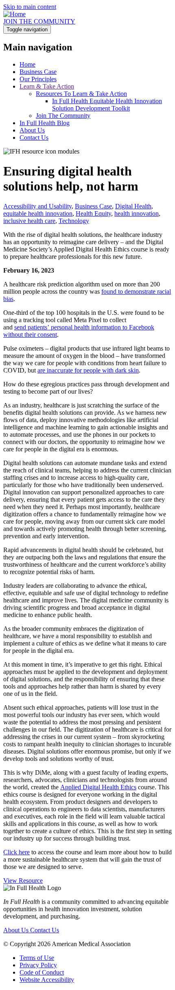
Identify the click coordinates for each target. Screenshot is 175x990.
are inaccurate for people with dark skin (88, 370)
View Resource (23, 880)
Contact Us (34, 137)
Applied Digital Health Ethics (98, 787)
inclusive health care (29, 220)
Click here (16, 852)
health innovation (136, 213)
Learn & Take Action (47, 86)
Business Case (38, 71)
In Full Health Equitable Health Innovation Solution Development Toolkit (107, 104)
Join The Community (63, 115)
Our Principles (38, 79)
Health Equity (93, 213)
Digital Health (133, 206)
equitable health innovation (37, 213)
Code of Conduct (42, 972)
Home (27, 64)
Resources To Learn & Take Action (81, 93)
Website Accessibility (47, 979)
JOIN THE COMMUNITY (39, 21)
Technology (74, 220)
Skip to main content (29, 6)
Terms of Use (37, 957)
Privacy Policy (38, 965)
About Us (32, 130)
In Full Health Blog (45, 122)
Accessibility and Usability (37, 206)
